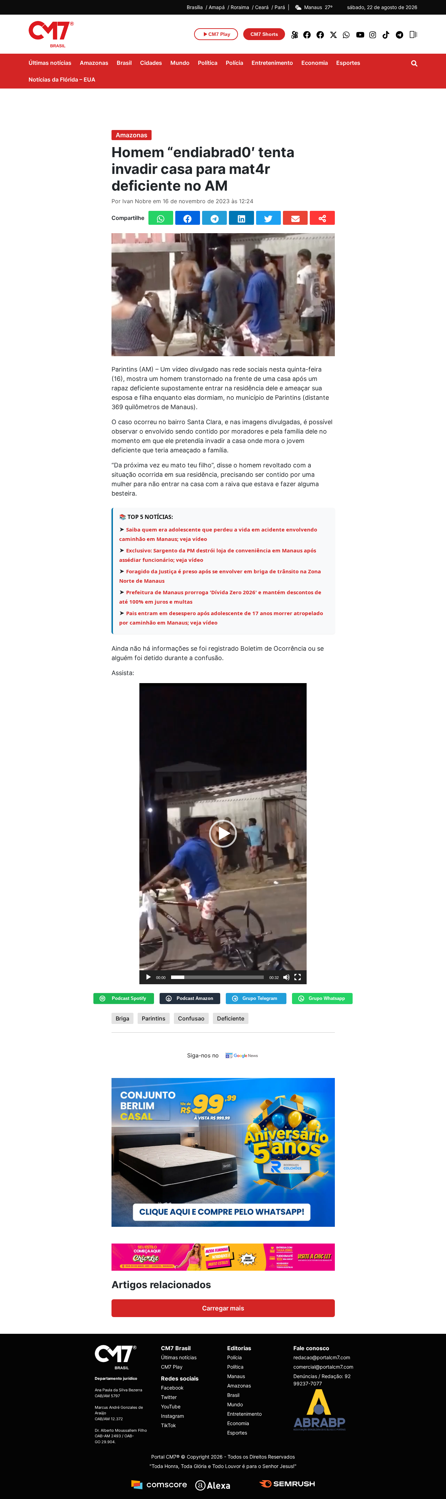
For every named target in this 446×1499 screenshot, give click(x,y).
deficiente (230, 1018)
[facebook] (307, 34)
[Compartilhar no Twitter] (268, 218)
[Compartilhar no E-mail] (295, 218)
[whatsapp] (347, 34)
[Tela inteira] (297, 977)
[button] (223, 834)
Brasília (195, 7)
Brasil (124, 62)
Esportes (348, 62)
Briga (122, 1018)
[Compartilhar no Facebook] (187, 218)
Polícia (234, 62)
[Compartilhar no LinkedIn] (241, 218)
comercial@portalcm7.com (322, 1367)
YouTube (170, 1406)
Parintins (154, 1018)
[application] (223, 833)
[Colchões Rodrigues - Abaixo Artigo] (223, 1151)
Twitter (169, 1397)
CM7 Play (172, 1367)
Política (207, 62)
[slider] (217, 977)
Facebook (172, 1388)
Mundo (180, 62)
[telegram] (400, 34)
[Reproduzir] (148, 977)
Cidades (151, 62)
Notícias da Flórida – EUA (62, 79)
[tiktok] (387, 34)
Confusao (191, 1018)
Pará (280, 7)
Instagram (172, 1416)
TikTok (168, 1425)
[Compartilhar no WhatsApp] (160, 218)
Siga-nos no (203, 1055)
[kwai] (294, 34)
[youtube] (360, 34)
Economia (314, 62)
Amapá (217, 7)
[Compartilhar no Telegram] (214, 218)
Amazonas (94, 62)
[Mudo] (286, 977)
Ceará (262, 7)
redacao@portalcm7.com (321, 1357)
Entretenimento (272, 62)
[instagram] (373, 34)
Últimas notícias (50, 62)
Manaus (236, 1376)
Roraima (240, 7)
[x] (334, 34)
